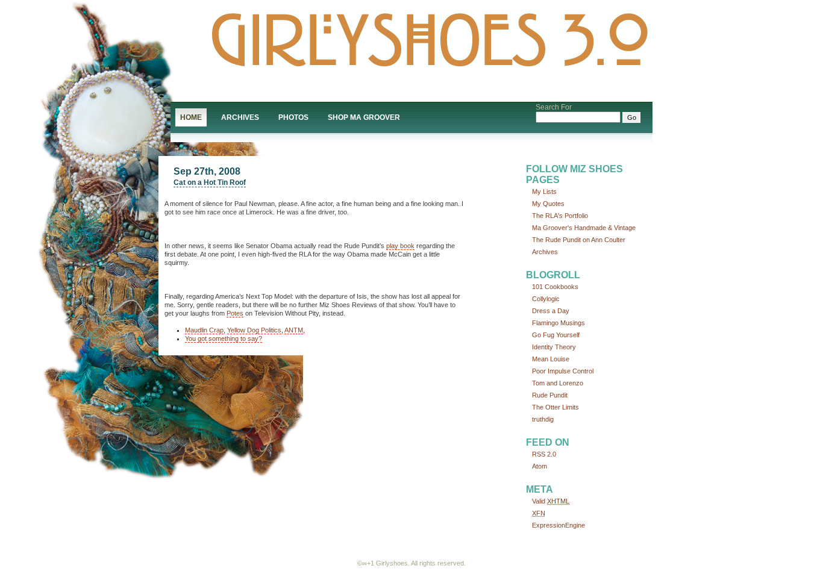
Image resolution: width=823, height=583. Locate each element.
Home (191, 117)
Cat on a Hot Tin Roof (210, 182)
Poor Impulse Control (562, 371)
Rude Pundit (550, 395)
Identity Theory (554, 347)
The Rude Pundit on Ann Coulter (578, 239)
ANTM (293, 330)
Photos (293, 117)
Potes (235, 313)
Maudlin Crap (204, 330)
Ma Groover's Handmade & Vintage (584, 227)
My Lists (544, 191)
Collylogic (546, 298)
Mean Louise (550, 359)
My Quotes (548, 203)
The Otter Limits (555, 407)
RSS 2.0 (544, 454)
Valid (550, 501)
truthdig (543, 419)
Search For (554, 107)
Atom (539, 466)
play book (400, 245)
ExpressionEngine (558, 525)
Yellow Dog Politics (254, 330)
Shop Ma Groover (364, 117)
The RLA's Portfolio (560, 215)
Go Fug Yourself (556, 334)
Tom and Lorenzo (557, 383)
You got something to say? (223, 338)
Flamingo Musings (558, 322)
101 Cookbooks (555, 286)
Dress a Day (550, 310)
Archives (240, 117)
